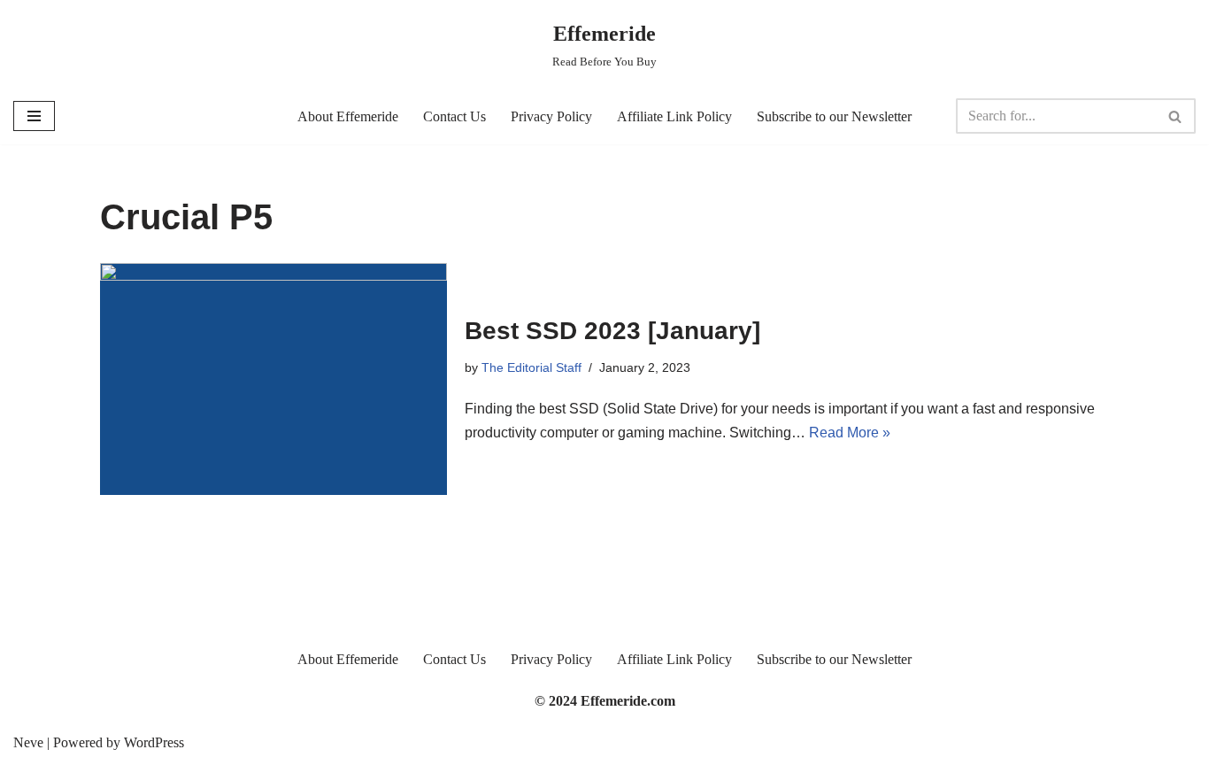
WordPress (154, 742)
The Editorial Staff (531, 367)
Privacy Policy (551, 116)
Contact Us (454, 116)
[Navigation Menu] (34, 116)
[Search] (1176, 116)
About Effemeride (347, 116)
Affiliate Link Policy (674, 116)
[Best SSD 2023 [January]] (273, 378)
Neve (28, 742)
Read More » (849, 432)
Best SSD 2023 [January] (612, 330)
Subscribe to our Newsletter (834, 116)
